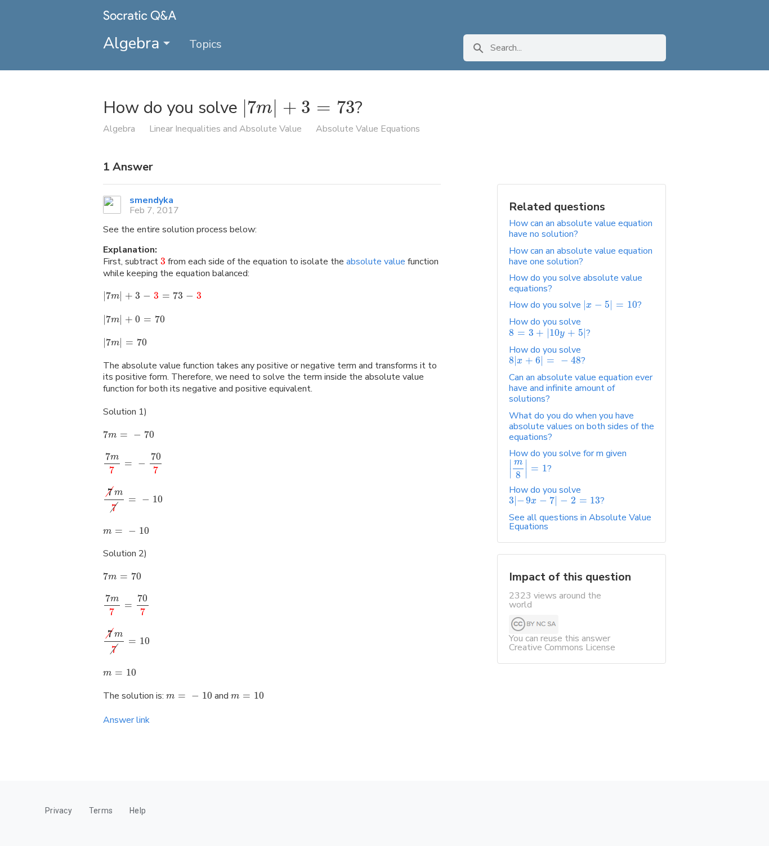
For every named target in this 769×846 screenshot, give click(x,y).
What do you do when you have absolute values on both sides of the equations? (581, 426)
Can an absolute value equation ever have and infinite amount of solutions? (580, 388)
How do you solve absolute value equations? (575, 283)
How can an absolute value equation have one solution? (580, 256)
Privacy (58, 810)
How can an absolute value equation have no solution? (580, 228)
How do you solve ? (575, 305)
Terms (101, 810)
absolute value (375, 261)
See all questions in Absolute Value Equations (580, 522)
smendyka (151, 200)
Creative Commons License (562, 647)
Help (137, 810)
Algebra (133, 43)
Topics (205, 44)
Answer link (126, 720)
